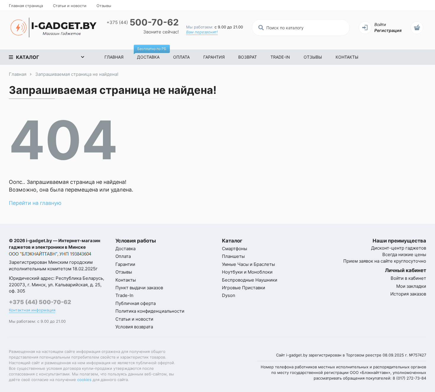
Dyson (228, 295)
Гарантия (214, 57)
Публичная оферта (135, 303)
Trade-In (280, 57)
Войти (380, 24)
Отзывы (103, 5)
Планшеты (233, 256)
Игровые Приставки (243, 287)
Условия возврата (134, 327)
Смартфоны (234, 248)
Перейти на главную (35, 203)
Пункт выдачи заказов (139, 287)
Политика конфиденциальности (149, 311)
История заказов (408, 294)
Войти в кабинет (408, 278)
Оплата (181, 57)
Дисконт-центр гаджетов (398, 248)
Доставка (151, 54)
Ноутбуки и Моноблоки (247, 272)
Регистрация (388, 30)
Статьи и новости (69, 5)
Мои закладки (411, 286)
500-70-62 (143, 22)
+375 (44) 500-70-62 (40, 302)
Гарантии (125, 264)
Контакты (347, 57)
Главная (113, 57)
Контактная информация (32, 310)
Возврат (247, 57)
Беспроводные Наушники (249, 280)
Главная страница (26, 5)
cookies (84, 379)
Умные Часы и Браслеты (248, 264)
